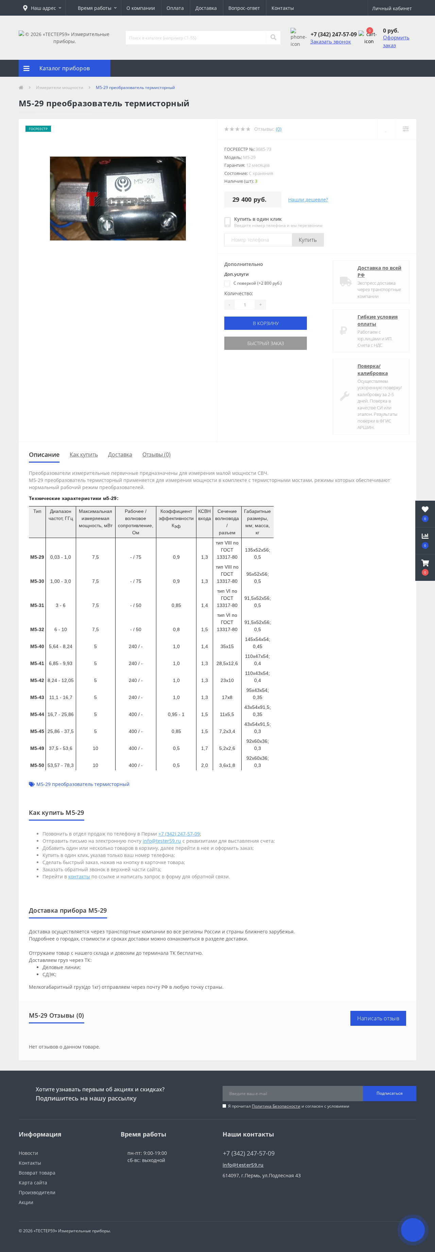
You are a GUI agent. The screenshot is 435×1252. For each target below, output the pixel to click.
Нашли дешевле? (308, 199)
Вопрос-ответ (244, 8)
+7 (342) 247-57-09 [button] (249, 1153)
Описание (44, 454)
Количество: (238, 293)
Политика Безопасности (276, 1106)
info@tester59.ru (243, 1165)
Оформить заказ (396, 41)
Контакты (283, 8)
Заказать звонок (330, 41)
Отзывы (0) (156, 454)
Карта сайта (33, 1182)
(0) (278, 129)
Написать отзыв (378, 1018)
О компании (140, 8)
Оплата (175, 8)
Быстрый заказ (265, 343)
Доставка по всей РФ (379, 271)
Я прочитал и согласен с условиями (288, 1106)
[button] (42, 8)
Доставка (206, 8)
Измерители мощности (59, 87)
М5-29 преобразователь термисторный (82, 784)
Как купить (84, 454)
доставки (236, 938)
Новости (28, 1153)
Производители (37, 1192)
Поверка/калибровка (373, 369)
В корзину (266, 323)
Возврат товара (37, 1172)
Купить (308, 240)
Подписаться (390, 1093)
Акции (26, 1202)
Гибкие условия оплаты (378, 320)
